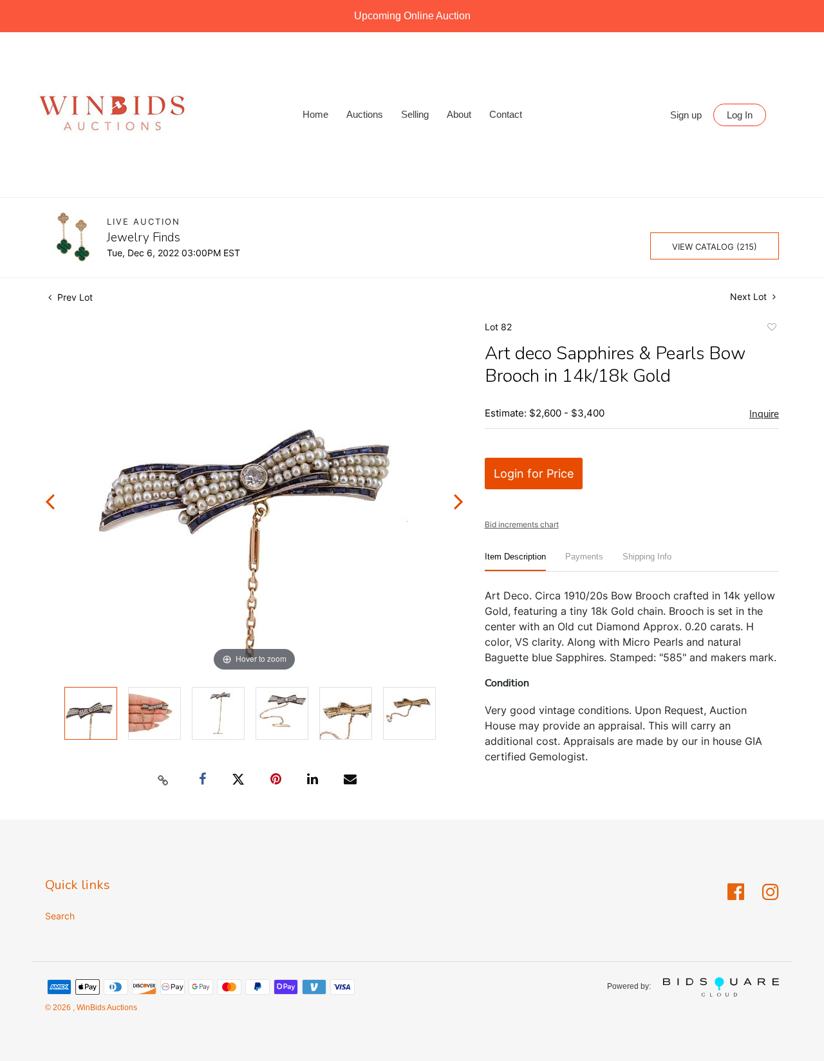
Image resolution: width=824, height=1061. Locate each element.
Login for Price (534, 473)
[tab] (515, 562)
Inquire (764, 414)
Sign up (686, 114)
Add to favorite (771, 329)
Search (60, 915)
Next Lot (749, 296)
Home (315, 114)
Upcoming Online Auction (412, 15)
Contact (505, 114)
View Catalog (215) (714, 246)
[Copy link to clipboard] (163, 779)
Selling (415, 114)
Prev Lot (74, 297)
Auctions (364, 114)
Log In (740, 114)
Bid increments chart (522, 524)
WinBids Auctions (106, 1007)
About (459, 114)
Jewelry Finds (143, 237)
